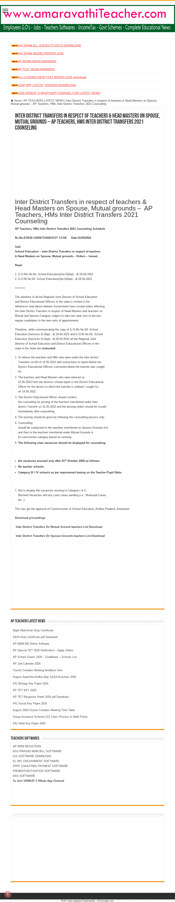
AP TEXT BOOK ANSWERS (36, 69)
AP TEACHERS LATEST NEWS (43, 100)
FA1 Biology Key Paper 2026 (30, 683)
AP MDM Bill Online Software (31, 643)
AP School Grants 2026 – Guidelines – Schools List (45, 657)
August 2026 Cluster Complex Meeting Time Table (44, 710)
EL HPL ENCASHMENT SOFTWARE (36, 761)
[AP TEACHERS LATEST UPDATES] (87, 18)
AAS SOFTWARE (24, 775)
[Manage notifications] (7, 894)
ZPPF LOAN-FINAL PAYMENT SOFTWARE (40, 766)
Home (17, 100)
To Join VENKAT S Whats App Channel (38, 780)
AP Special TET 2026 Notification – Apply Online (43, 650)
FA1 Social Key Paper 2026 (30, 703)
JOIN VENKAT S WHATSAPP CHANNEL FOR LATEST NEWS (59, 93)
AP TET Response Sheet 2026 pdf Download (41, 696)
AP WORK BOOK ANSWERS (37, 61)
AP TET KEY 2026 (24, 690)
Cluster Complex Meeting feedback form (38, 670)
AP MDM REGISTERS (27, 746)
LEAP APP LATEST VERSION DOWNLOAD (47, 85)
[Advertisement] (87, 163)
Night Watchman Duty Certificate (33, 630)
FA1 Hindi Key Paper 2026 (29, 723)
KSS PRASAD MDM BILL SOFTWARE (37, 751)
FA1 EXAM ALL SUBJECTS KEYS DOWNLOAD (49, 45)
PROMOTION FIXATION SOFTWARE (36, 771)
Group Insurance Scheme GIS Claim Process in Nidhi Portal (50, 716)
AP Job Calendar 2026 (27, 663)
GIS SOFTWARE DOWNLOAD (32, 756)
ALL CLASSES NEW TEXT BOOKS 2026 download (52, 77)
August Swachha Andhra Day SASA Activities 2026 (44, 676)
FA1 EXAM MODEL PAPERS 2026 (41, 53)
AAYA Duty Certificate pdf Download (35, 637)
